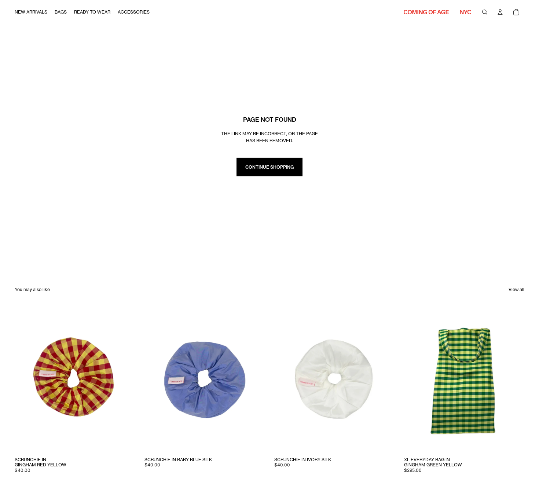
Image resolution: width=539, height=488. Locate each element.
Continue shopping (269, 167)
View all (516, 289)
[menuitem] (31, 12)
